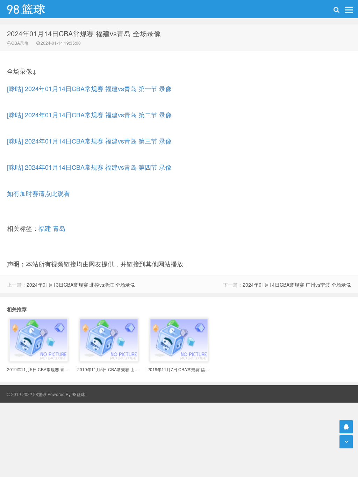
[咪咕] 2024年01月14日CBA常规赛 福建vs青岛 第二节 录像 (89, 114)
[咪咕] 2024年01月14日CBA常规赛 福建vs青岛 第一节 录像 (89, 88)
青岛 (59, 228)
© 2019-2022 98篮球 (26, 394)
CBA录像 (19, 43)
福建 (44, 228)
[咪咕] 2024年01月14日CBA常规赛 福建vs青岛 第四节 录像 (89, 166)
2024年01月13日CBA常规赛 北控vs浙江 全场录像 (81, 284)
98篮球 (78, 394)
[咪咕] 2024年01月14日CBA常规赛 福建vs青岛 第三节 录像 (89, 140)
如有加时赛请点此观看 (38, 193)
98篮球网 (35, 9)
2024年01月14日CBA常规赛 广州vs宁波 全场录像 (297, 284)
